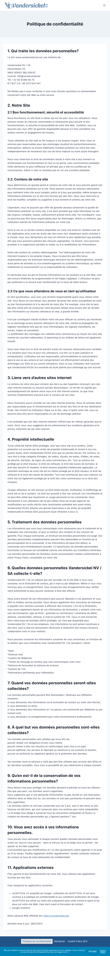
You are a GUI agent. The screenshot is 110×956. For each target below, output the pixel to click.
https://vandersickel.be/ (56, 915)
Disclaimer (59, 941)
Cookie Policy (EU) (77, 941)
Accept (93, 951)
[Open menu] (104, 5)
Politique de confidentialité (37, 941)
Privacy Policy (103, 951)
